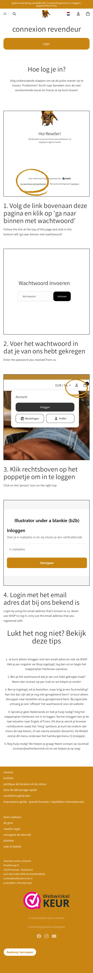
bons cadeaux (12, 817)
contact (8, 772)
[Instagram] (46, 936)
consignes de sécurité (17, 835)
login (46, 44)
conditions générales (16, 796)
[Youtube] (54, 936)
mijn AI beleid (12, 846)
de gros (8, 823)
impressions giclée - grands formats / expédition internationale (43, 802)
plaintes (8, 840)
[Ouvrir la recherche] (14, 14)
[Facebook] (39, 936)
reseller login (11, 829)
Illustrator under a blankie (50, 918)
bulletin (8, 778)
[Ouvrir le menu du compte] (78, 14)
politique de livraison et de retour (24, 784)
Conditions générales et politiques (46, 926)
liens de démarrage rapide (20, 790)
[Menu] (5, 14)
